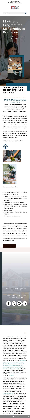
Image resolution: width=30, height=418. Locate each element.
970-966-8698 (23, 360)
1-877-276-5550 (19, 395)
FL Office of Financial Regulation (16, 367)
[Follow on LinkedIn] (24, 303)
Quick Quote (9, 245)
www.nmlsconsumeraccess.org (16, 373)
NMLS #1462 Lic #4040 (8, 362)
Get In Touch (16, 283)
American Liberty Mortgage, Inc (19, 337)
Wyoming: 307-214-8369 (16, 297)
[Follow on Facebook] (8, 303)
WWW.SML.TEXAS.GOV (8, 393)
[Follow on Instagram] (19, 303)
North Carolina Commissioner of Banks (12, 368)
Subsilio (11, 375)
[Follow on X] (14, 303)
